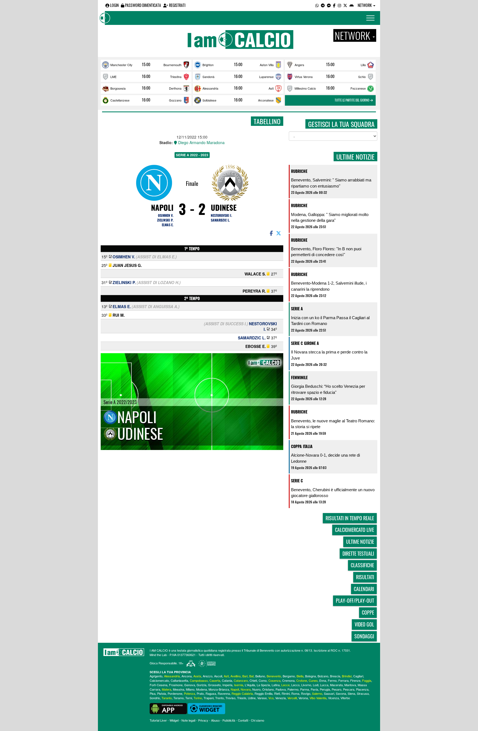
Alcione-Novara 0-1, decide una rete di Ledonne (325, 458)
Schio (362, 76)
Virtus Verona (304, 76)
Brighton (208, 65)
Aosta (197, 676)
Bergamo (289, 676)
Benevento (274, 676)
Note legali (188, 720)
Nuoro (256, 689)
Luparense (266, 76)
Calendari (364, 588)
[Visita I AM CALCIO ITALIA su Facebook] (334, 5)
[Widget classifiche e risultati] (206, 708)
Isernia (238, 685)
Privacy (203, 720)
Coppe (368, 612)
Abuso (215, 720)
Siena (351, 693)
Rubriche (299, 171)
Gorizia (201, 685)
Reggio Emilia (263, 693)
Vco (271, 698)
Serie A (297, 308)
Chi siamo (257, 720)
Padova (281, 689)
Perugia (325, 689)
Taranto (167, 698)
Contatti (243, 720)
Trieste (241, 698)
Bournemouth (172, 65)
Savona (341, 693)
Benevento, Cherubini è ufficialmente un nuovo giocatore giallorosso (333, 492)
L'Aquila (250, 685)
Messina (178, 689)
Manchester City (121, 65)
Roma (295, 693)
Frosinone (176, 685)
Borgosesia (118, 88)
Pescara (348, 689)
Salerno (317, 693)
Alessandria (210, 88)
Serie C (297, 480)
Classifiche (362, 565)
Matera (166, 689)
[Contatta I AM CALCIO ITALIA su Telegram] (323, 5)
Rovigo (305, 693)
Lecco (295, 685)
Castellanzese (119, 100)
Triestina (175, 76)
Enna (322, 680)
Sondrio (155, 698)
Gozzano (175, 100)
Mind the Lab (158, 654)
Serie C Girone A (305, 343)
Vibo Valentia (318, 698)
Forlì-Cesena (158, 685)
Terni (188, 698)
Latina (276, 685)
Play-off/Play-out (355, 600)
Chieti (253, 680)
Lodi (315, 685)
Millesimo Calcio (305, 88)
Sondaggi (364, 636)
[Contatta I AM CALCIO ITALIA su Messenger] (329, 5)
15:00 (146, 64)
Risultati (365, 577)
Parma (304, 689)
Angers (299, 65)
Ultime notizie (360, 541)
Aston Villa (267, 65)
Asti (271, 88)
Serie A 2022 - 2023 (192, 154)
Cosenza (274, 680)
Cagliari (358, 676)
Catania (227, 680)
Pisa (152, 693)
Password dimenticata (142, 5)
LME (113, 76)
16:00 (146, 76)
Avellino (235, 676)
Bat (251, 676)
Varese (262, 698)
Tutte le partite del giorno (352, 100)
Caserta (214, 680)
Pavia (314, 689)
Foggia (366, 680)
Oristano (268, 689)
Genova (189, 685)
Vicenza (333, 698)
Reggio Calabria (242, 693)
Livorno (306, 685)
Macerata (336, 685)
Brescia (335, 676)
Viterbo (345, 698)
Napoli (162, 207)
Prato (200, 693)
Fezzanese (358, 88)
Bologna (310, 676)
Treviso (230, 698)
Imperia (227, 685)
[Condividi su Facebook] (271, 233)
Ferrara (343, 680)
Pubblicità (228, 720)
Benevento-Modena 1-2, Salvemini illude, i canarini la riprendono (329, 286)
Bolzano (323, 676)
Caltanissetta (179, 680)
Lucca (324, 685)
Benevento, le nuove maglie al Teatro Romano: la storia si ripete (333, 423)
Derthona (175, 88)
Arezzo (207, 676)
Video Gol (364, 624)
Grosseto (214, 685)
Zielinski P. (165, 220)
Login (114, 5)
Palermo (292, 689)
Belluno (260, 676)
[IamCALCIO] (123, 652)
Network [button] (365, 5)
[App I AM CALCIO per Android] (351, 5)
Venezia (280, 698)
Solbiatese (209, 100)
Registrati (176, 5)
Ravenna (224, 693)
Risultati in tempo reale (350, 518)
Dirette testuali (358, 553)
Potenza (189, 693)
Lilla (363, 65)
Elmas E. (167, 224)
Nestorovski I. (221, 215)
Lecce (285, 685)
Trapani (209, 698)
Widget (174, 720)
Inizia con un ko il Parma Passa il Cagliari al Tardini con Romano (330, 320)
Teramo (178, 698)
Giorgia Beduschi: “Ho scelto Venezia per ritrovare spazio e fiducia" (328, 389)
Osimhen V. (165, 215)
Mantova (350, 685)
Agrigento (156, 676)
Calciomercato (159, 680)
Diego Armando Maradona (201, 142)
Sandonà (208, 76)
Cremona (288, 680)
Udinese (224, 207)
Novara (246, 689)
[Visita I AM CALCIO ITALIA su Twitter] (345, 5)
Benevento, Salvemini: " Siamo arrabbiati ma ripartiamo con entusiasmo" (331, 183)
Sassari (329, 693)
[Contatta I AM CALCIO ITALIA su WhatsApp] (317, 5)
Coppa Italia (302, 446)
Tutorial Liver (158, 720)
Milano (190, 689)
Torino (198, 698)
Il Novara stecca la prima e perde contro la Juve (329, 355)
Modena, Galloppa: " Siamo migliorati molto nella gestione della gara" (329, 217)
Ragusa (211, 693)
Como (263, 680)
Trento (219, 698)
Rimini (286, 693)
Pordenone (175, 693)
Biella (300, 676)
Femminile (299, 377)
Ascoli (218, 676)
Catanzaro (241, 680)
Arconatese (266, 100)
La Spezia (263, 685)
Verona (303, 698)
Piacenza (362, 689)
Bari (245, 676)
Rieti (277, 693)
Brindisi (347, 676)
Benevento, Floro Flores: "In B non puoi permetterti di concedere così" (326, 251)
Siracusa (363, 693)
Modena (201, 689)
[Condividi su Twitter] (279, 233)
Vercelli (292, 698)
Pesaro (336, 689)
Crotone (301, 680)
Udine (252, 698)
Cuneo (313, 680)
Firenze (355, 680)
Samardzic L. (220, 220)
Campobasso (199, 680)
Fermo (332, 680)
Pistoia (161, 693)
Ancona (186, 676)
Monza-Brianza (219, 689)
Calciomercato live (354, 529)
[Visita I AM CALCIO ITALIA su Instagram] (339, 5)
